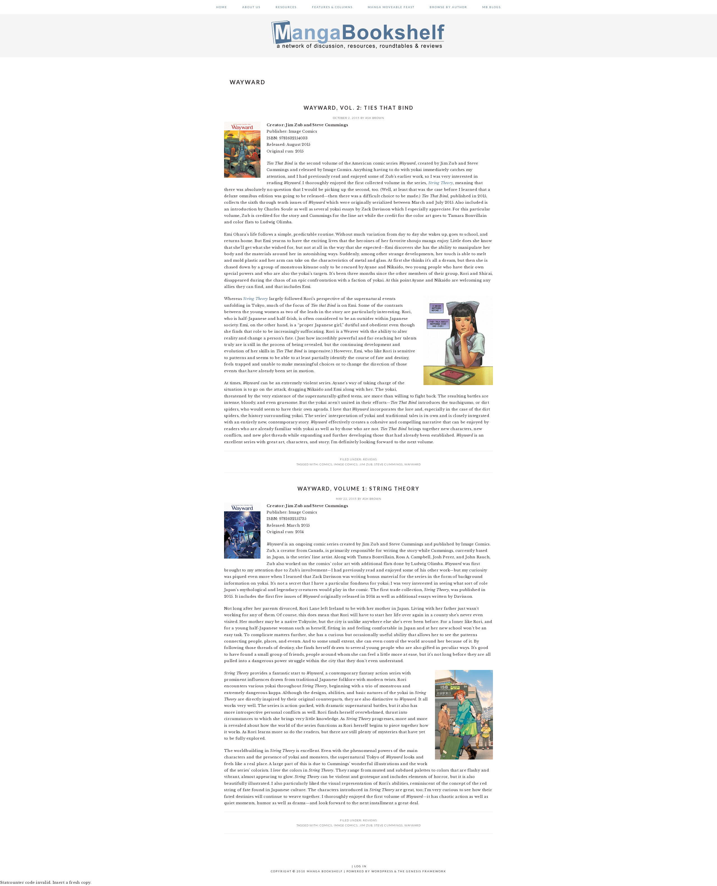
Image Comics (346, 464)
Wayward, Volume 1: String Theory (358, 489)
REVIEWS (370, 459)
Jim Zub (366, 464)
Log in (360, 866)
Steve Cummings (388, 464)
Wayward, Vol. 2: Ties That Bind (359, 108)
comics (326, 464)
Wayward (412, 464)
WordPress (382, 871)
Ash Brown (374, 117)
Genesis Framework (426, 871)
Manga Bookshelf (358, 34)
